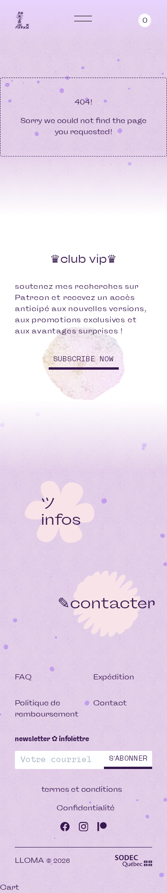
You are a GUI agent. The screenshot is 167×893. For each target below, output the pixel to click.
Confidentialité (86, 807)
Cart (9, 887)
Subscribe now (83, 359)
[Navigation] (83, 18)
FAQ (23, 676)
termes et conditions (81, 789)
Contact (110, 702)
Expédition (113, 676)
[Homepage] (22, 19)
